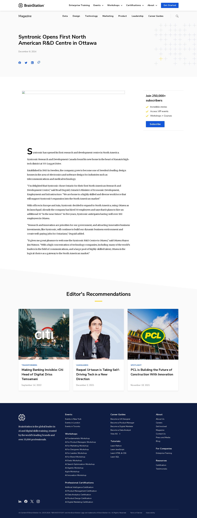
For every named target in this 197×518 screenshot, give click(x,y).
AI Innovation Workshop (75, 475)
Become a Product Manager (122, 422)
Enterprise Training (79, 5)
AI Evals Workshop (73, 460)
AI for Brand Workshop (75, 457)
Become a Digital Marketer (122, 426)
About (151, 5)
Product (122, 16)
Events (97, 5)
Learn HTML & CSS (118, 453)
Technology (91, 16)
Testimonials (161, 469)
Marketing (108, 16)
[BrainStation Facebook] (25, 501)
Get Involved (161, 426)
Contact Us (161, 434)
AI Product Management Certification (81, 491)
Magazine (160, 430)
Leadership (137, 16)
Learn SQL (115, 457)
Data (65, 16)
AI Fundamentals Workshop (77, 438)
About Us (160, 419)
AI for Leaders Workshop (76, 453)
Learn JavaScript (117, 449)
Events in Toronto (72, 426)
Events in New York (73, 419)
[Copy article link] (38, 62)
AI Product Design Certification (78, 498)
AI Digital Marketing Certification (79, 502)
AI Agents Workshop (74, 468)
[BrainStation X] (32, 501)
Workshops (113, 5)
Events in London (72, 422)
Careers (159, 422)
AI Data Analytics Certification (78, 494)
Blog (158, 441)
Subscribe (155, 124)
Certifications (133, 5)
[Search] (177, 16)
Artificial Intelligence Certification (79, 487)
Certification (161, 465)
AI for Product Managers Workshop (80, 442)
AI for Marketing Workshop (76, 446)
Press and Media (163, 437)
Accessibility (150, 513)
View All (114, 434)
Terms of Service (136, 513)
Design (76, 16)
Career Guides (155, 16)
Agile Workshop (72, 471)
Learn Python (116, 446)
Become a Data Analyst (121, 430)
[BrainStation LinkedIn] (19, 501)
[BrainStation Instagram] (38, 501)
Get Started (170, 5)
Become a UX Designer (120, 419)
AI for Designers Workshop (77, 449)
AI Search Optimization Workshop (80, 464)
